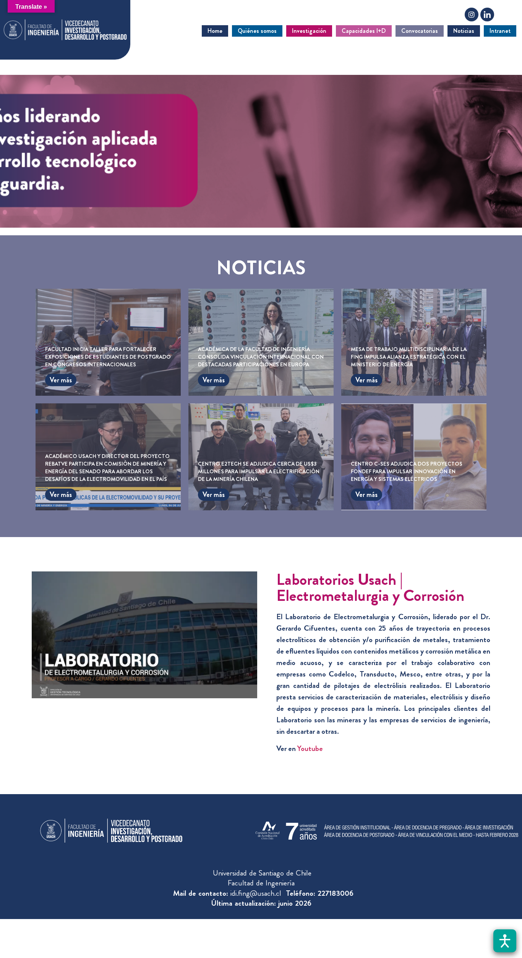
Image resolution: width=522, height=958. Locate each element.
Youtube (310, 748)
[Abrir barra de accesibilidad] (504, 940)
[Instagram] (471, 14)
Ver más (61, 380)
